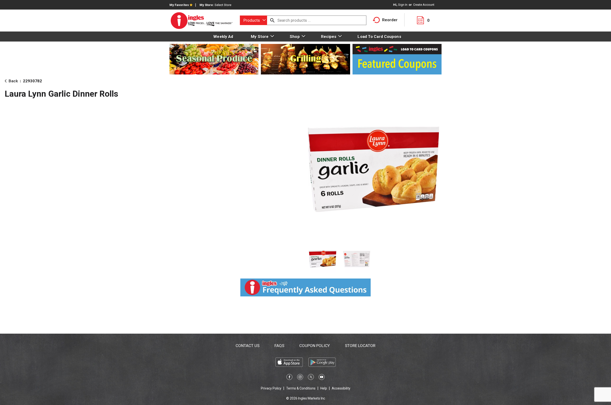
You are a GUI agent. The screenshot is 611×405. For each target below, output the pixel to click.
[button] (322, 259)
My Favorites (179, 5)
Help (323, 388)
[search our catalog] (272, 20)
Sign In (402, 4)
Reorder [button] (390, 19)
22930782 (32, 81)
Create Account (423, 4)
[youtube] (322, 378)
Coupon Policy (314, 345)
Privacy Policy (271, 388)
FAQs (279, 345)
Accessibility (341, 388)
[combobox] (253, 20)
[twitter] (311, 378)
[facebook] (289, 378)
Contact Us (247, 345)
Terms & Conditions (301, 388)
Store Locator (360, 345)
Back (13, 81)
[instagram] (300, 378)
